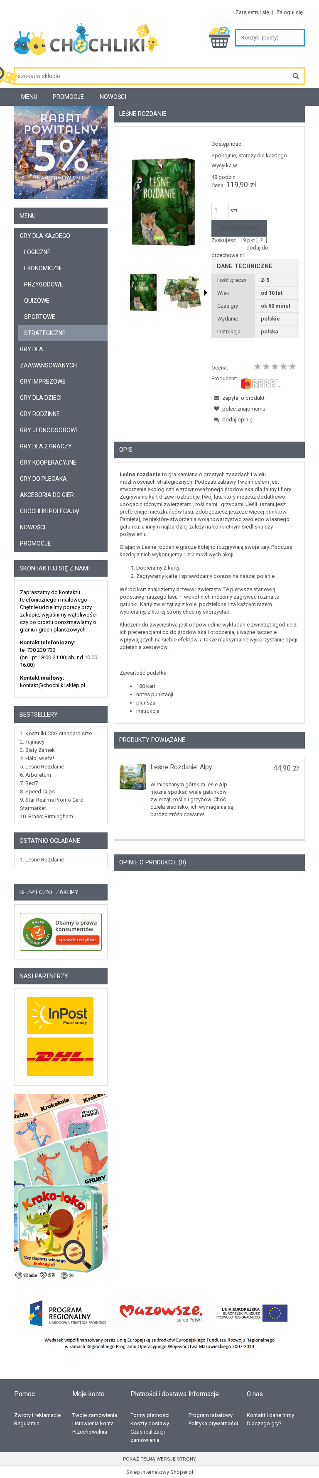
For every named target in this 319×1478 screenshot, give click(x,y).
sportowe (39, 316)
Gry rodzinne (40, 414)
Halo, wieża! (39, 758)
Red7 (31, 783)
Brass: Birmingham (50, 816)
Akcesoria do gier (47, 495)
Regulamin (26, 1423)
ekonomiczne (44, 268)
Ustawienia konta (93, 1423)
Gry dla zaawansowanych (48, 357)
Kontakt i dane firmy (270, 1415)
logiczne (37, 252)
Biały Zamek (40, 750)
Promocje (35, 543)
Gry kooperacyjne (48, 462)
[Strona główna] (87, 42)
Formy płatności (149, 1415)
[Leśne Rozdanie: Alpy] (133, 776)
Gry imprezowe (43, 381)
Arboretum (38, 775)
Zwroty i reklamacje (37, 1415)
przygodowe (43, 284)
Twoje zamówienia (94, 1415)
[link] (61, 1187)
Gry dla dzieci (40, 397)
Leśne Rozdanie (44, 766)
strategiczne (45, 333)
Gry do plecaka (43, 478)
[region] (61, 1187)
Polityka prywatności (213, 1423)
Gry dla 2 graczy (46, 446)
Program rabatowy (211, 1415)
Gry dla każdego (45, 235)
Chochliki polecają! (49, 511)
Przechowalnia (89, 1432)
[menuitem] (29, 97)
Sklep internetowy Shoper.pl (159, 1472)
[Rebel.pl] (260, 382)
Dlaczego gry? (264, 1423)
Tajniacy (34, 742)
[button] (205, 292)
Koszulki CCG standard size (58, 733)
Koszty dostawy (149, 1423)
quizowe (36, 300)
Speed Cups (40, 791)
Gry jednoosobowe (49, 430)
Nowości (32, 527)
